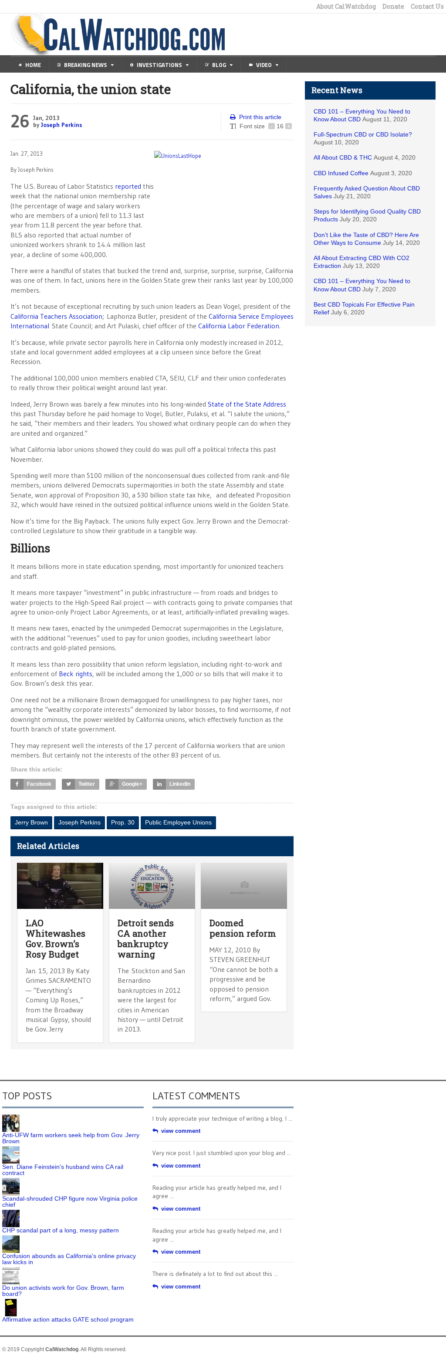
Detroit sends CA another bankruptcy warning (146, 938)
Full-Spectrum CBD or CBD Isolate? (363, 134)
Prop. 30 (123, 822)
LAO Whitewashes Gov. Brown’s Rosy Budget (55, 938)
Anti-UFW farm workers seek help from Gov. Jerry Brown (70, 1138)
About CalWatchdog (346, 6)
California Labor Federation (238, 325)
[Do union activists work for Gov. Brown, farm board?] (11, 1270)
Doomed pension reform (242, 928)
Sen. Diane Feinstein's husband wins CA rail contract (62, 1169)
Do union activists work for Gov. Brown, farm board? (63, 1290)
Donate (393, 6)
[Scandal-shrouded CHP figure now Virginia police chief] (11, 1181)
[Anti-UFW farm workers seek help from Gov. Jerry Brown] (11, 1117)
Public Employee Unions (178, 822)
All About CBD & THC (343, 157)
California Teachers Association (56, 316)
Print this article (260, 117)
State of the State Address (247, 404)
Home (33, 64)
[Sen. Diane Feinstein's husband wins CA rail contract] (11, 1149)
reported (128, 186)
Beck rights (75, 673)
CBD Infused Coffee (341, 173)
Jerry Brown (31, 822)
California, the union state (90, 88)
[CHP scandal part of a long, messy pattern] (11, 1212)
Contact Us (427, 6)
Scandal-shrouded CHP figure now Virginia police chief (70, 1201)
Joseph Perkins (61, 125)
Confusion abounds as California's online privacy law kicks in (69, 1258)
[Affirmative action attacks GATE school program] (11, 1302)
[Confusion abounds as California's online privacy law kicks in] (11, 1238)
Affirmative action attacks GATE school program (68, 1319)
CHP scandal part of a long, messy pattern (60, 1230)
